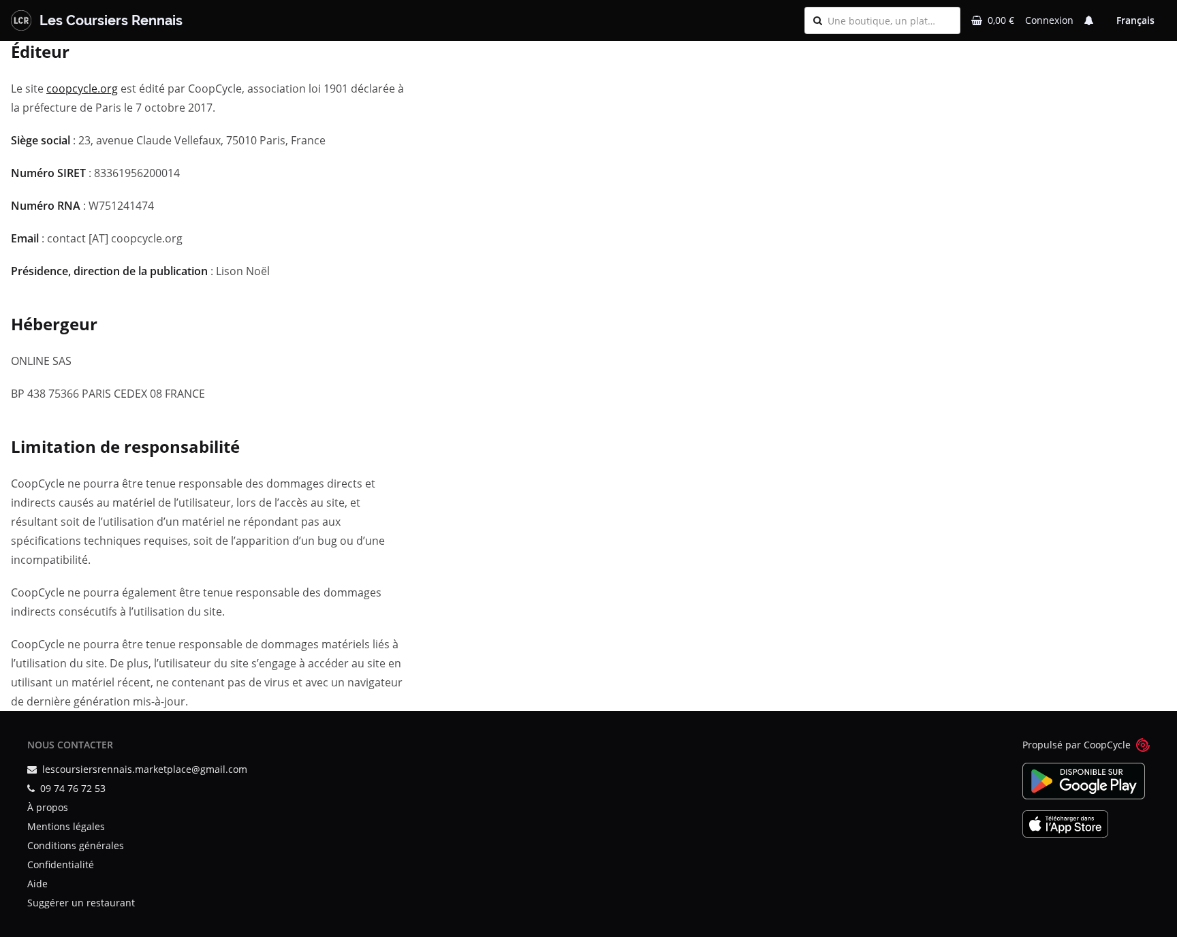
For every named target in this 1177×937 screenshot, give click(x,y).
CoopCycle (1107, 744)
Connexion (1049, 20)
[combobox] (890, 20)
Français (1135, 20)
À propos (47, 807)
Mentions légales (66, 826)
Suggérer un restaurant (81, 902)
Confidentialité (60, 864)
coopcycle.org (82, 88)
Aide (37, 883)
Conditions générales (75, 845)
